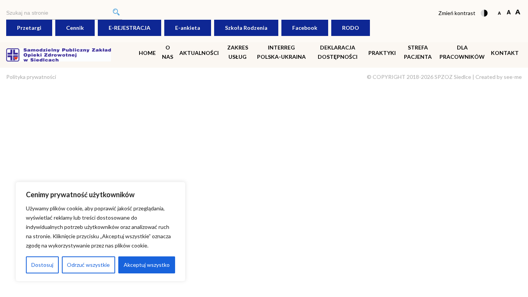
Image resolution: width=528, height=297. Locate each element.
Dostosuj (42, 264)
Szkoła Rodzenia (246, 27)
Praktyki (382, 53)
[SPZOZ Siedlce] (58, 54)
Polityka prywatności (31, 76)
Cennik (75, 27)
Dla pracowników (462, 52)
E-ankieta (187, 27)
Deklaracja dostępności (338, 52)
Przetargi (29, 27)
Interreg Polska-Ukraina (281, 52)
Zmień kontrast (456, 13)
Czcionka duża (518, 13)
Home (147, 53)
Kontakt (505, 53)
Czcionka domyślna (499, 13)
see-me (513, 76)
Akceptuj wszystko (147, 264)
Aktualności (199, 53)
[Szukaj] (116, 13)
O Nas (167, 52)
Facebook (304, 27)
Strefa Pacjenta (418, 52)
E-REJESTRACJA (129, 27)
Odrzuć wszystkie (88, 264)
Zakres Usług (237, 52)
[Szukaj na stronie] (64, 13)
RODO (350, 27)
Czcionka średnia (508, 13)
